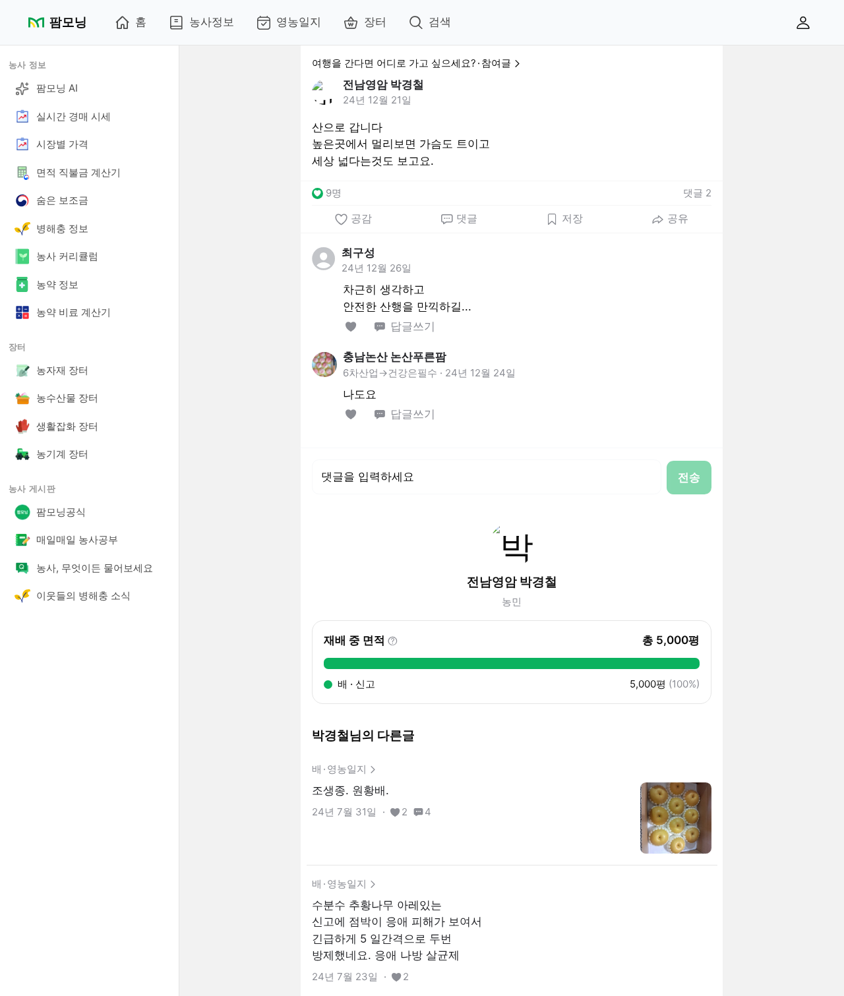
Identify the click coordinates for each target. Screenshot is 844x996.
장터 (375, 21)
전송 (689, 477)
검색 (440, 21)
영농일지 (298, 21)
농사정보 (211, 21)
